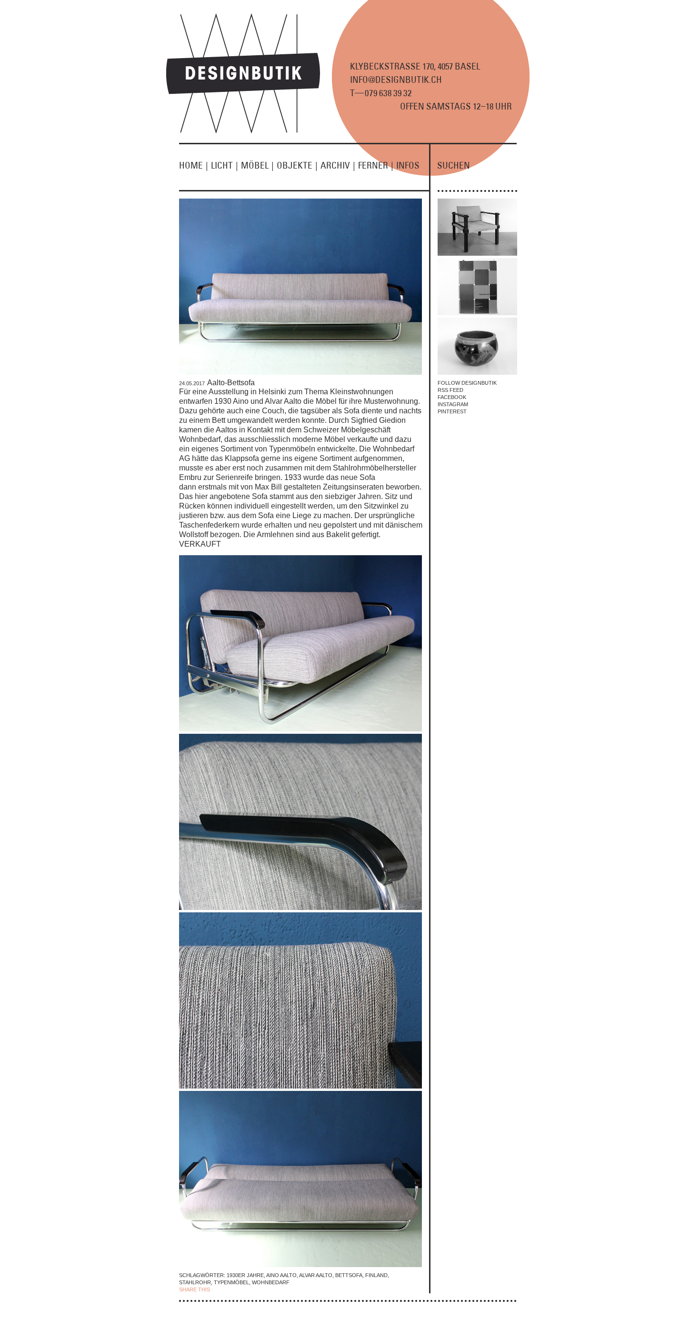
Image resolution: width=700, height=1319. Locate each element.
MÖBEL (257, 165)
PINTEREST (452, 411)
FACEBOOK (452, 397)
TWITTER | (261, 1289)
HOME (193, 165)
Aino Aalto (281, 1275)
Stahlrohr (195, 1282)
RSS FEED (450, 390)
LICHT (224, 165)
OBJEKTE (297, 165)
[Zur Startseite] (248, 131)
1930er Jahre (245, 1275)
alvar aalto (315, 1275)
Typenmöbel (231, 1282)
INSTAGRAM (453, 404)
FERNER (375, 165)
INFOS (408, 165)
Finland (376, 1275)
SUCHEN (453, 165)
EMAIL (282, 1289)
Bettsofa (348, 1275)
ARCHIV (337, 165)
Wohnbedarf (271, 1282)
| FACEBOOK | (229, 1289)
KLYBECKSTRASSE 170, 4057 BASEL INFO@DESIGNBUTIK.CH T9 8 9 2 (415, 79)
